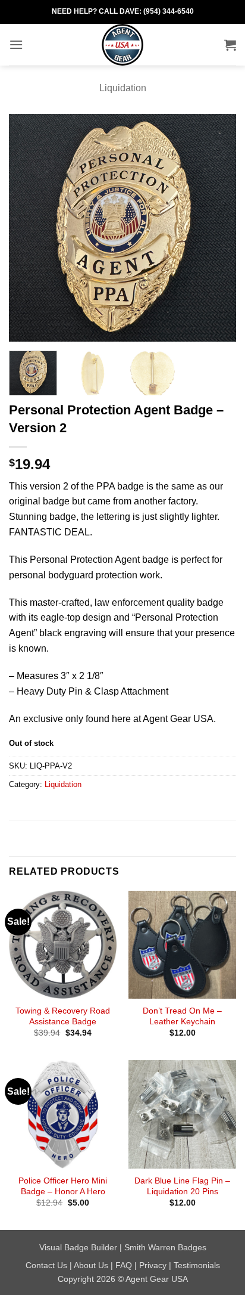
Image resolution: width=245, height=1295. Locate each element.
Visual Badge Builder (78, 1247)
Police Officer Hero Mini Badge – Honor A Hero (62, 1186)
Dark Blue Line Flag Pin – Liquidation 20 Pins (182, 1186)
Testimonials (197, 1265)
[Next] (216, 227)
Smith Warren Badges (165, 1247)
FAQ (123, 1265)
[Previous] (28, 227)
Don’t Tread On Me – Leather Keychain (182, 1016)
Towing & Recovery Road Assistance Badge (62, 1016)
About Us (91, 1265)
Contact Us (46, 1265)
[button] (16, 44)
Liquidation (122, 88)
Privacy (153, 1265)
